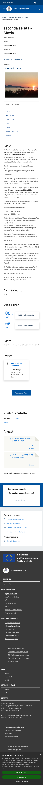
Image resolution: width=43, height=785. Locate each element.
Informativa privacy (14, 749)
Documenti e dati (10, 613)
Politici (7, 606)
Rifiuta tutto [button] (21, 777)
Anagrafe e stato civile (12, 623)
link (3, 768)
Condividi (7, 59)
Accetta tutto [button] (21, 772)
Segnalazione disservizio (13, 730)
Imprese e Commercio (12, 632)
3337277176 (16, 418)
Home (4, 17)
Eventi (26, 17)
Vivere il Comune (15, 17)
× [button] (41, 754)
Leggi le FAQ (9, 733)
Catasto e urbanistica (12, 635)
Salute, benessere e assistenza (18, 658)
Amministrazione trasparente (18, 746)
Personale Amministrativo (13, 609)
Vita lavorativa (9, 629)
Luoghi (7, 689)
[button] (21, 781)
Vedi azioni (17, 59)
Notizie (7, 673)
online (6, 422)
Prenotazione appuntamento (14, 727)
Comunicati (8, 677)
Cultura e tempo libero (12, 626)
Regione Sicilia (8, 2)
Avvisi (7, 680)
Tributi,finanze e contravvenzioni (19, 655)
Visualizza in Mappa (21, 393)
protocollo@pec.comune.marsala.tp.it (18, 715)
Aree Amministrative (12, 597)
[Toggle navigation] (4, 8)
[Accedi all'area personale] (35, 2)
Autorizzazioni (13, 661)
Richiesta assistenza (11, 736)
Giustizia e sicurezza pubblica (18, 651)
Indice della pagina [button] (13, 105)
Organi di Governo (11, 593)
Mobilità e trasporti (11, 639)
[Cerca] (39, 9)
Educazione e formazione (16, 648)
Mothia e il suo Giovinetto (16, 364)
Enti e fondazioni (10, 603)
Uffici (6, 600)
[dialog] (21, 768)
